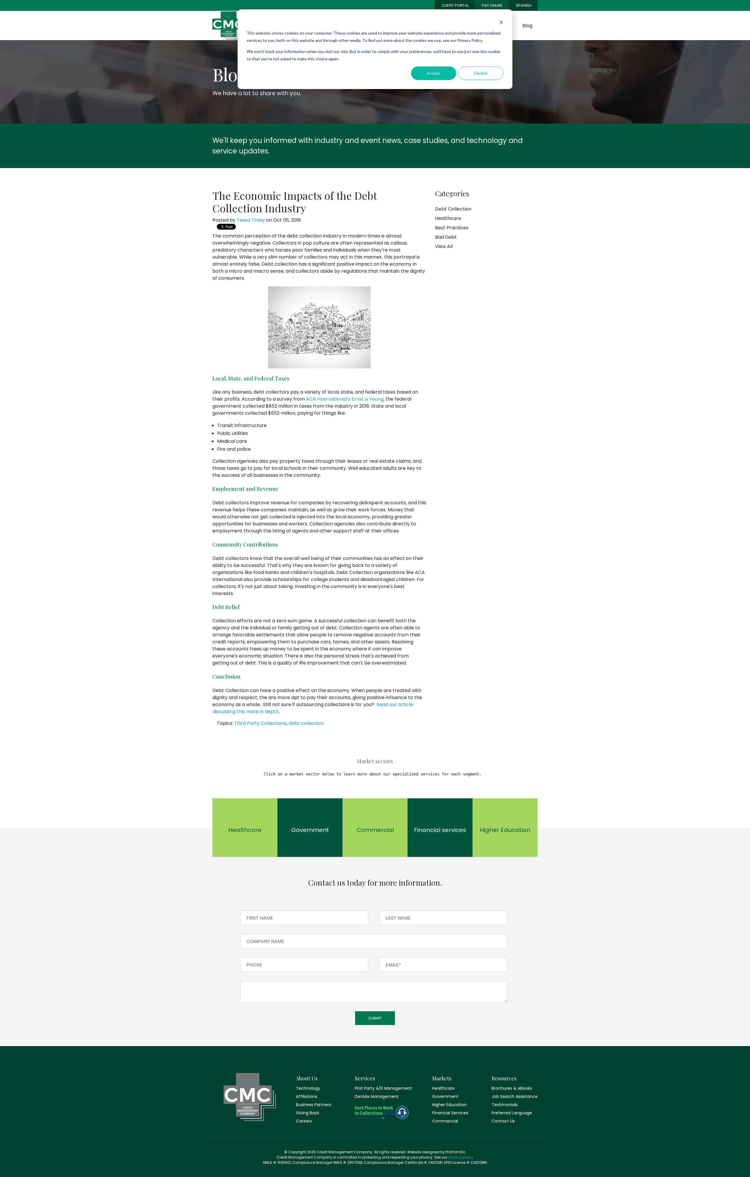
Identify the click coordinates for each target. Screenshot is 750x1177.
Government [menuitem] (445, 1096)
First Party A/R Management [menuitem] (382, 1088)
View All (444, 246)
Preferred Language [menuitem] (512, 1113)
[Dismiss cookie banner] (501, 22)
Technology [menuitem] (308, 1088)
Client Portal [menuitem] (455, 5)
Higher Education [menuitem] (449, 1105)
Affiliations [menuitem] (306, 1096)
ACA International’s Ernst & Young (344, 399)
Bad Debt (446, 237)
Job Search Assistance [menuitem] (515, 1096)
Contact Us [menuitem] (503, 1121)
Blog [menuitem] (527, 25)
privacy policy (460, 1157)
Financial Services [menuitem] (450, 1113)
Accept (433, 73)
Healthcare (448, 218)
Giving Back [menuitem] (307, 1113)
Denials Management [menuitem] (377, 1096)
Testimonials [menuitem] (505, 1105)
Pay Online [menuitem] (492, 5)
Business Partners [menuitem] (313, 1105)
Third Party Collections (260, 723)
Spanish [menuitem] (524, 5)
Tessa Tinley (251, 220)
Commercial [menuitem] (445, 1121)
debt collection (306, 723)
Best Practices (451, 227)
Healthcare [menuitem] (443, 1088)
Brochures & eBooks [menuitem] (512, 1088)
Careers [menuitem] (304, 1121)
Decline (481, 73)
